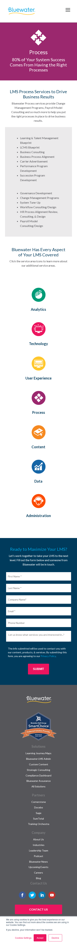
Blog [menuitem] (38, 878)
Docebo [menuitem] (38, 807)
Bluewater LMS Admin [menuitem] (38, 758)
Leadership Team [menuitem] (38, 850)
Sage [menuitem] (38, 812)
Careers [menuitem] (38, 872)
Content (38, 447)
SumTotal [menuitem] (38, 818)
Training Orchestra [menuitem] (38, 823)
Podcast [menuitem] (38, 856)
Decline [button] (55, 937)
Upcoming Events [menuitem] (38, 867)
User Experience (38, 378)
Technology (38, 343)
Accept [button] (40, 937)
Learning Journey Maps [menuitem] (38, 753)
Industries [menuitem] (38, 844)
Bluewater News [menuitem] (38, 861)
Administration (38, 515)
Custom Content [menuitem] (38, 764)
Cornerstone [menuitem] (38, 801)
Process (38, 412)
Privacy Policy (48, 656)
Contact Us (38, 909)
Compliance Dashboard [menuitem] (38, 775)
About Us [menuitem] (38, 839)
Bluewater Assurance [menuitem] (39, 780)
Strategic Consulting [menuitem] (38, 769)
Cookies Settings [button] (23, 937)
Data (38, 481)
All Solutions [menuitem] (38, 786)
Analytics (38, 309)
